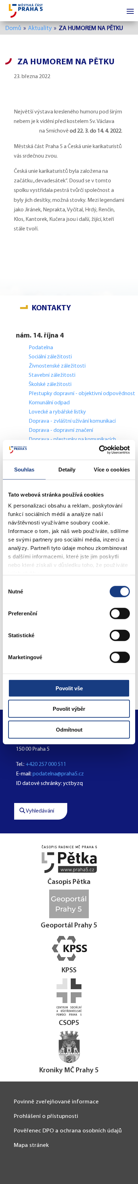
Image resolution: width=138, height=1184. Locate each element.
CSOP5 (69, 1023)
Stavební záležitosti (52, 375)
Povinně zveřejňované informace (56, 1102)
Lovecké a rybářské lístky (58, 412)
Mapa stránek (31, 1145)
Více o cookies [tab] (112, 469)
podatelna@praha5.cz (58, 774)
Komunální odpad (49, 403)
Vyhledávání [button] (39, 811)
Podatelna (41, 348)
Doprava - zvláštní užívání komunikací (72, 421)
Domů (13, 28)
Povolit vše (69, 688)
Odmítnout (69, 729)
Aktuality (40, 28)
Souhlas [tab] (24, 469)
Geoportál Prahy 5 (69, 925)
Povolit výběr (69, 709)
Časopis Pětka (69, 882)
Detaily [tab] (67, 469)
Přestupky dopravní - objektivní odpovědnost (82, 394)
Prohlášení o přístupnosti (46, 1116)
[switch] (120, 613)
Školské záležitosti (50, 384)
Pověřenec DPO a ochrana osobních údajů (68, 1131)
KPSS (69, 970)
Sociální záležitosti (50, 357)
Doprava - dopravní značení (61, 430)
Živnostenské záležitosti (57, 366)
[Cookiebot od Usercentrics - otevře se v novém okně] (99, 450)
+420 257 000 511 (45, 764)
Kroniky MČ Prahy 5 (69, 1070)
